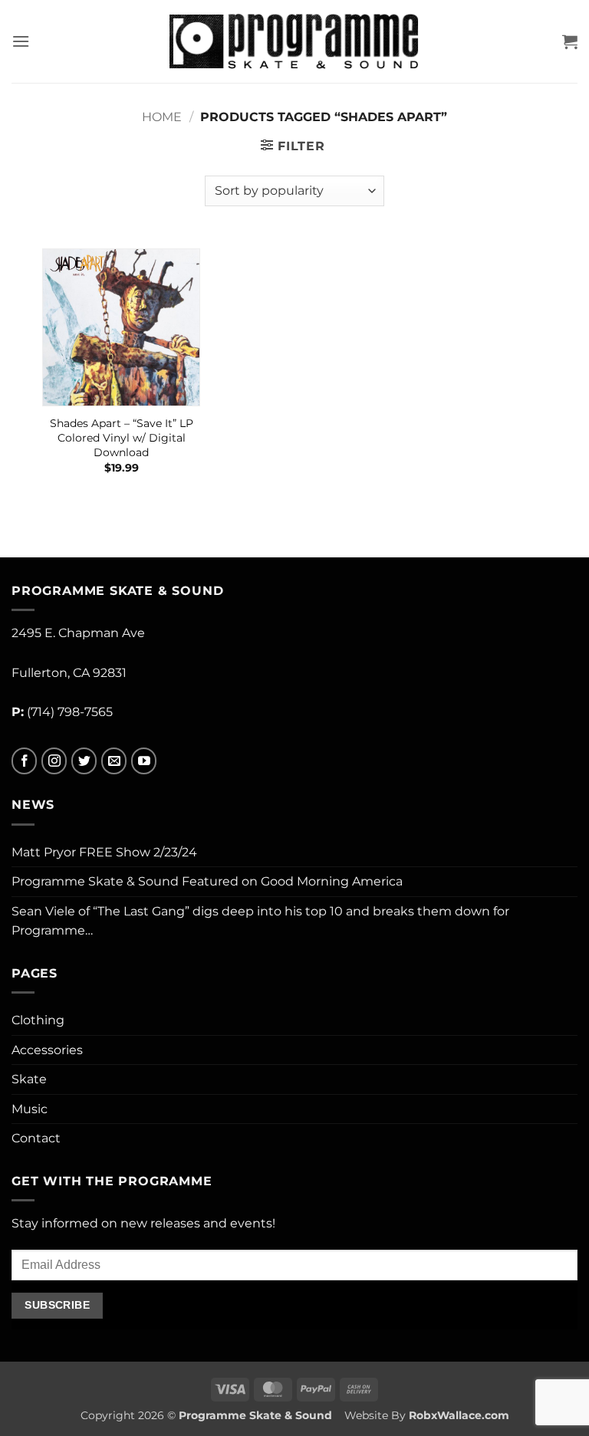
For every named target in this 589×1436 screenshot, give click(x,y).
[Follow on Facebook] (24, 761)
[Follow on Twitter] (84, 761)
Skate (29, 1079)
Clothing (38, 1020)
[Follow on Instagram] (54, 761)
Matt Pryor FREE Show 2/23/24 (104, 852)
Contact (36, 1138)
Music (30, 1109)
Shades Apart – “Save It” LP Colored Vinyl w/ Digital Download (121, 437)
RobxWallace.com (459, 1415)
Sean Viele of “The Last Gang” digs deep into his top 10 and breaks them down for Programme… (260, 921)
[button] (21, 41)
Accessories (47, 1050)
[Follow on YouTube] (143, 761)
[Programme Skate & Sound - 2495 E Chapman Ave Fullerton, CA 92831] (294, 41)
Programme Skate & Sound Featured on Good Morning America (207, 881)
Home (162, 117)
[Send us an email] (114, 761)
